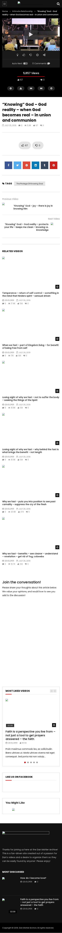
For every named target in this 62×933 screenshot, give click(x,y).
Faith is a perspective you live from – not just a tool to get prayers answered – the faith (31, 735)
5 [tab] (37, 762)
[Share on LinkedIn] (35, 165)
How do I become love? (33, 878)
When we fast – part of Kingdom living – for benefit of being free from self (30, 346)
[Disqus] (31, 637)
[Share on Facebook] (8, 165)
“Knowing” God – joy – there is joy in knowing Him (33, 207)
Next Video (54, 218)
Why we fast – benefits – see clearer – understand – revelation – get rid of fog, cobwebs (30, 555)
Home (5, 11)
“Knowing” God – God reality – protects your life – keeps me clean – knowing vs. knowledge (26, 227)
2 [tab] (28, 762)
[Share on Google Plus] (26, 165)
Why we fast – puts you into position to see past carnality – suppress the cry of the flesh (29, 503)
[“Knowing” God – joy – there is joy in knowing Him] (6, 207)
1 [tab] (25, 762)
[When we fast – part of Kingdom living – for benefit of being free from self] (31, 325)
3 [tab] (31, 762)
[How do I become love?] (9, 884)
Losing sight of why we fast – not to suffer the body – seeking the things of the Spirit (30, 399)
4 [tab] (34, 762)
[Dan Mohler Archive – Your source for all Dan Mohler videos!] (31, 4)
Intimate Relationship (22, 11)
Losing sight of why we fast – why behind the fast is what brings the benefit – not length (30, 451)
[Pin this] (53, 165)
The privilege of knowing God (29, 183)
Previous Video (10, 199)
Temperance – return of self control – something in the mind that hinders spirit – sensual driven (30, 294)
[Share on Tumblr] (44, 165)
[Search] (58, 4)
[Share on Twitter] (17, 165)
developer (9, 300)
